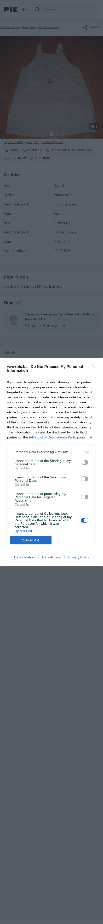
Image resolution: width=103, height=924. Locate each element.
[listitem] (51, 451)
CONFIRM (31, 540)
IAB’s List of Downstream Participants (57, 437)
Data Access (51, 557)
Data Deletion (24, 557)
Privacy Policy (78, 557)
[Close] (93, 367)
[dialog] (51, 462)
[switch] (84, 462)
